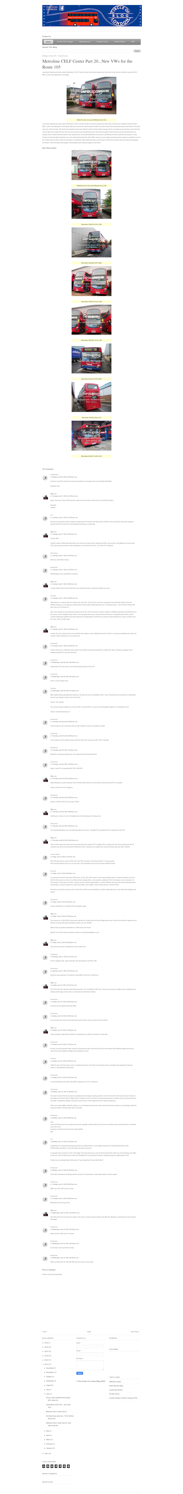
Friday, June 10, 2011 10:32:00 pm (62, 916)
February (49, 1444)
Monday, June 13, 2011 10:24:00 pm (63, 1170)
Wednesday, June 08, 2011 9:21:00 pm (64, 690)
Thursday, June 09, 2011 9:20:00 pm (63, 826)
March (48, 1439)
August (48, 1385)
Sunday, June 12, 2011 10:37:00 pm (63, 1077)
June (48, 1394)
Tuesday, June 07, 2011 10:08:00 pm (63, 598)
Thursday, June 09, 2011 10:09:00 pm (63, 840)
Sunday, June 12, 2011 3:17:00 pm (62, 1044)
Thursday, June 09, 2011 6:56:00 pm (63, 721)
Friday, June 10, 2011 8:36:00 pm (62, 873)
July (47, 1390)
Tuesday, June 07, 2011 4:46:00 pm (63, 584)
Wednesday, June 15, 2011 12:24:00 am (64, 1213)
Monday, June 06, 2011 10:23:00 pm (63, 477)
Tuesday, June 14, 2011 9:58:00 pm (63, 1198)
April (48, 1435)
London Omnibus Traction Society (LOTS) (123, 1398)
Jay (51, 494)
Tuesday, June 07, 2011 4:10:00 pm (63, 555)
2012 (46, 1360)
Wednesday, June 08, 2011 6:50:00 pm (64, 676)
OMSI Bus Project (115, 1382)
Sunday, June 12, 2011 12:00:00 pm (63, 1001)
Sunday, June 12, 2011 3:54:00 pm (62, 1061)
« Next (44, 1331)
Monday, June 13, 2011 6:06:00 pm (63, 1118)
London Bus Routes (116, 1390)
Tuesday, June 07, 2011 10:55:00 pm (63, 646)
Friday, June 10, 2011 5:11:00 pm (62, 856)
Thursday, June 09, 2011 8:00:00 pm (63, 778)
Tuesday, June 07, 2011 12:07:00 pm (63, 517)
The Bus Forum (114, 1394)
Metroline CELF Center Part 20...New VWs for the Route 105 (87, 64)
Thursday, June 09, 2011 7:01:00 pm (63, 750)
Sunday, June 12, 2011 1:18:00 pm (62, 1030)
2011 (46, 1364)
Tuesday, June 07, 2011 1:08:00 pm (63, 534)
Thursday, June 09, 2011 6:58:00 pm (63, 736)
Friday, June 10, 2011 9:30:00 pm (62, 902)
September (50, 1381)
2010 (46, 1453)
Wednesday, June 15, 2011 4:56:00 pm (64, 1257)
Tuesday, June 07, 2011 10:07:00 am (63, 496)
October (49, 1377)
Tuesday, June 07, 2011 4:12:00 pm (63, 569)
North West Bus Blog (116, 1386)
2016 (46, 1343)
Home (89, 1331)
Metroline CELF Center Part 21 (56, 1412)
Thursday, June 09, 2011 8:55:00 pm (63, 797)
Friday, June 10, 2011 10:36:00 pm (62, 942)
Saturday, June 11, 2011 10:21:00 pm (63, 971)
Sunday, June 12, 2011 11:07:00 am (63, 985)
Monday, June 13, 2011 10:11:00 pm (63, 1141)
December (50, 1368)
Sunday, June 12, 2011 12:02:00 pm (63, 1016)
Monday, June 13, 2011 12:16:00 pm (63, 1091)
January (49, 1448)
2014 (46, 1351)
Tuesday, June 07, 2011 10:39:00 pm (63, 629)
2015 (46, 1347)
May (48, 1431)
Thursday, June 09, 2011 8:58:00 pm (63, 811)
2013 (46, 1356)
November (50, 1372)
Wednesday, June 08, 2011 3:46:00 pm (64, 662)
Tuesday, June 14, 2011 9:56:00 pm (63, 1184)
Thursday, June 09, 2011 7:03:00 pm (63, 764)
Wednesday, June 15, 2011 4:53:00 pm (64, 1229)
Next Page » (135, 1331)
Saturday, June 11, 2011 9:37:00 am (63, 956)
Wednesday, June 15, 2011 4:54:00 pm (64, 1243)
